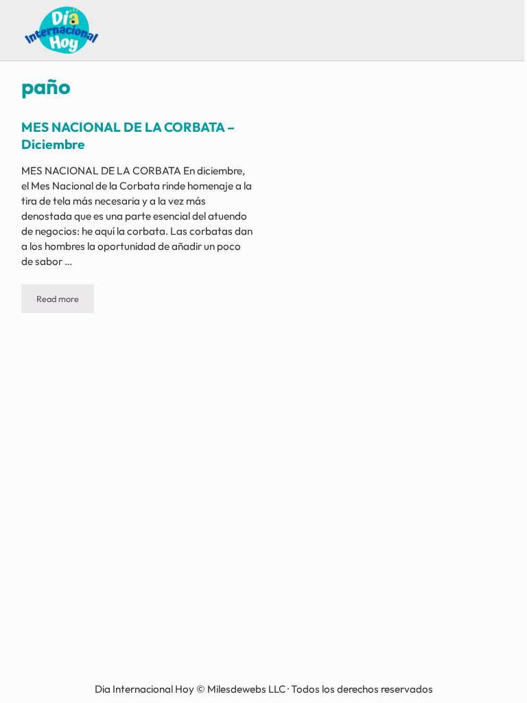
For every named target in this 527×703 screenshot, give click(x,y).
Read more (65, 301)
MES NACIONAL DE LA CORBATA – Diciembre (128, 135)
